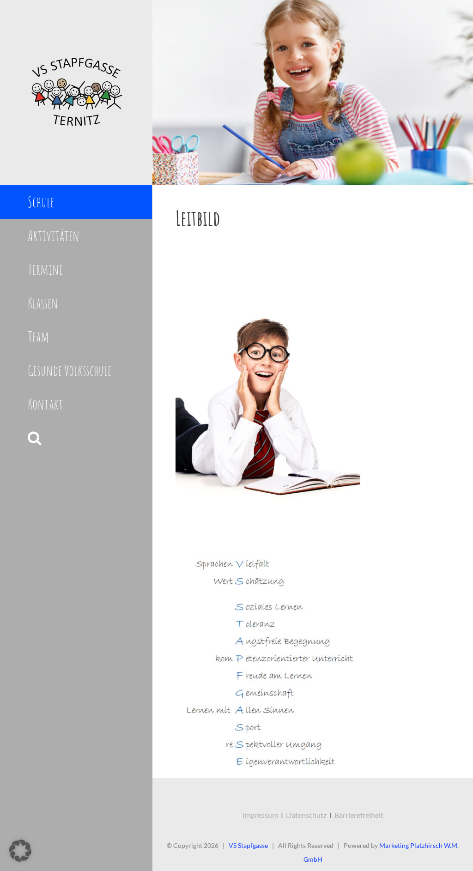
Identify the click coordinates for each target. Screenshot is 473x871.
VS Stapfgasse (248, 845)
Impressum (260, 815)
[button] (76, 438)
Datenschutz (306, 815)
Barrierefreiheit (358, 815)
